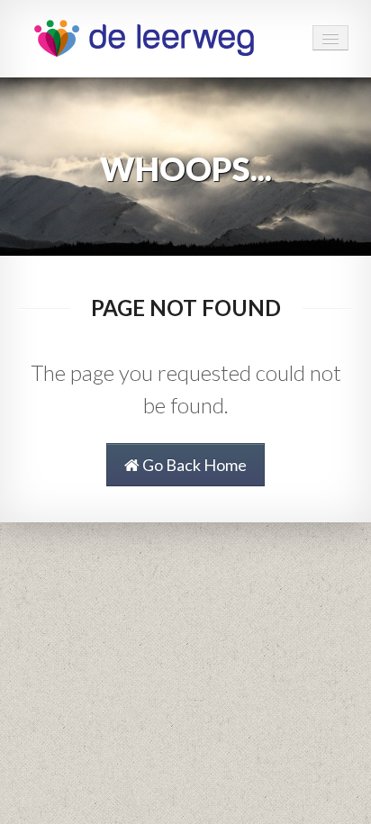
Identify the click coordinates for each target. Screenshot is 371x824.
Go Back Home (193, 465)
